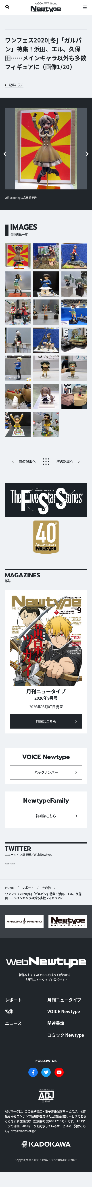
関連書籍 (55, 1023)
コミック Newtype (65, 1035)
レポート (28, 888)
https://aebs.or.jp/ (23, 1131)
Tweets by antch (10, 864)
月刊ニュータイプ (64, 1000)
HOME (9, 888)
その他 (46, 888)
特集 (9, 1011)
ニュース (13, 1023)
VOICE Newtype (63, 1011)
